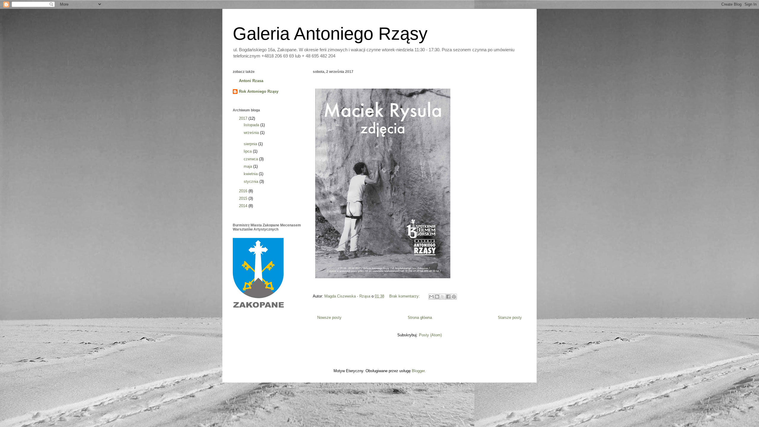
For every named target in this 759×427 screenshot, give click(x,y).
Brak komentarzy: (405, 296)
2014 (243, 206)
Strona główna (420, 317)
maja (248, 166)
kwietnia (251, 174)
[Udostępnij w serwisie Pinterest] (454, 297)
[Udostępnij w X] (443, 297)
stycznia (251, 181)
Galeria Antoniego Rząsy (330, 34)
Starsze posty (510, 317)
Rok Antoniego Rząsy (258, 91)
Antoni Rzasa (251, 81)
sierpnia (251, 144)
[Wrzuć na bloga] (437, 297)
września (252, 132)
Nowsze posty (329, 317)
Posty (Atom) (430, 335)
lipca (248, 151)
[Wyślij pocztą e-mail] (431, 297)
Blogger (418, 371)
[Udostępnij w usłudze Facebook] (448, 297)
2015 (243, 198)
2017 (243, 118)
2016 (243, 191)
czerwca (251, 159)
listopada (252, 125)
